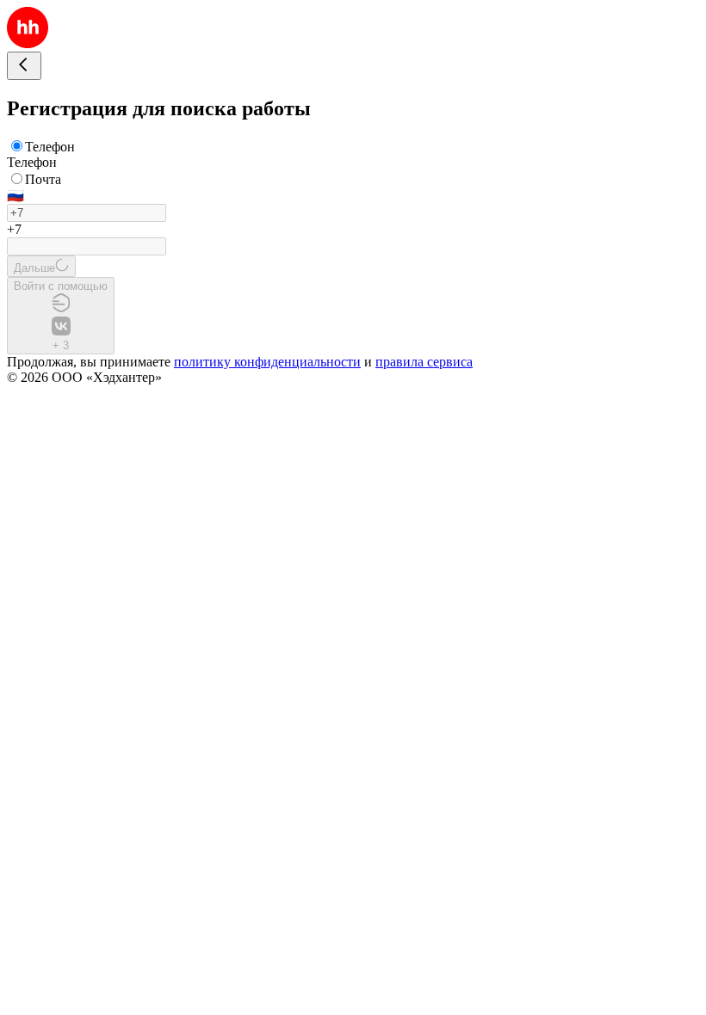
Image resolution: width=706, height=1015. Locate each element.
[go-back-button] (24, 66)
